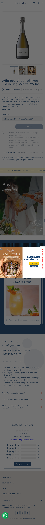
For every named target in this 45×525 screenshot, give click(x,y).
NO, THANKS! (34, 266)
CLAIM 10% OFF (34, 263)
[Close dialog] (1, 248)
